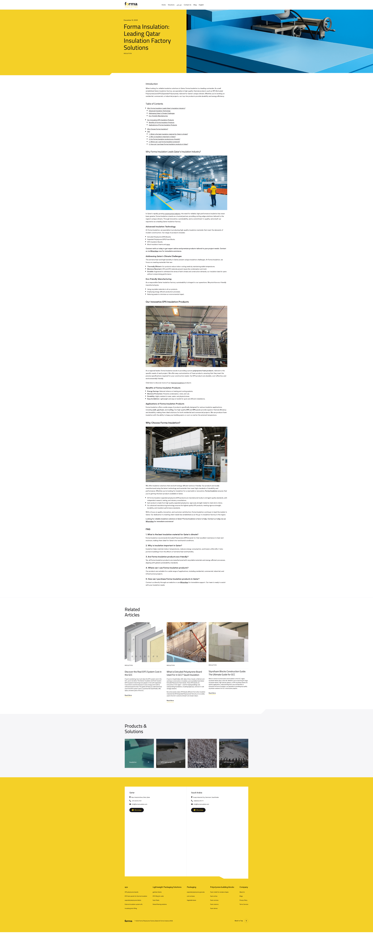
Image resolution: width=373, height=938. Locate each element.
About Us (242, 892)
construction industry (172, 214)
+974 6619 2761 (137, 801)
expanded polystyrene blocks (133, 900)
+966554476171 (198, 801)
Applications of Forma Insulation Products (163, 125)
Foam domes (214, 908)
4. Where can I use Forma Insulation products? (164, 141)
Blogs (241, 896)
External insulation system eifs (133, 904)
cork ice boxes (191, 896)
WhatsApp (154, 251)
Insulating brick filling (131, 908)
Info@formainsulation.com (139, 804)
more (168, 244)
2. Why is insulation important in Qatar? (162, 136)
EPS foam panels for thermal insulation (136, 896)
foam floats (156, 900)
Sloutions (171, 4)
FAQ (148, 131)
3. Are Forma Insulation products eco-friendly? (164, 139)
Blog (195, 4)
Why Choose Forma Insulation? (157, 129)
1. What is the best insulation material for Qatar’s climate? (168, 134)
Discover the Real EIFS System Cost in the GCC (143, 673)
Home (164, 4)
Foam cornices (214, 900)
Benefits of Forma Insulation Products (161, 122)
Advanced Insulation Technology (159, 110)
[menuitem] (201, 5)
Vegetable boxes (191, 900)
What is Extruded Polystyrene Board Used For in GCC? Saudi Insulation (184, 673)
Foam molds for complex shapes (219, 892)
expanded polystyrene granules (196, 892)
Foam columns (214, 904)
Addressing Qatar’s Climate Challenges (162, 113)
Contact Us (187, 4)
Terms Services (244, 904)
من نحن (179, 4)
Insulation (128, 53)
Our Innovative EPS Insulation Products (160, 119)
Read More (128, 695)
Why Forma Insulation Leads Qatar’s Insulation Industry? (166, 108)
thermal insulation (177, 383)
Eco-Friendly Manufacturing (158, 115)
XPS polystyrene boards (131, 892)
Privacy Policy (243, 900)
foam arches (213, 896)
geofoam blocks (157, 892)
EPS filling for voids (158, 896)
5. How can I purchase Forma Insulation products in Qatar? (168, 144)
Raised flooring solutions (160, 904)
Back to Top (239, 920)
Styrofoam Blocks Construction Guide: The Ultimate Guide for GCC (227, 673)
